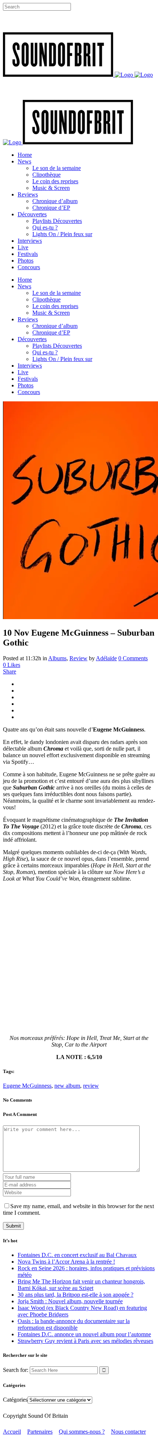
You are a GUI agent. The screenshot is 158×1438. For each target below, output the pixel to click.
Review (78, 658)
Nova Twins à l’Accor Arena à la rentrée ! (66, 1261)
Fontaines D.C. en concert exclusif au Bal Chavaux (77, 1255)
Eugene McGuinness (27, 1086)
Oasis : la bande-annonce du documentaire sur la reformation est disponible (74, 1324)
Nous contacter (128, 1431)
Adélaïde (106, 658)
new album (67, 1086)
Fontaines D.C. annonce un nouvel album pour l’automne (84, 1334)
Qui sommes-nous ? (82, 1431)
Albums (57, 658)
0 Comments (133, 658)
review (91, 1086)
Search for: (15, 1370)
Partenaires (40, 1431)
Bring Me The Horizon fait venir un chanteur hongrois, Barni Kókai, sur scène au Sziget (81, 1284)
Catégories (15, 1400)
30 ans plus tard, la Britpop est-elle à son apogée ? (75, 1294)
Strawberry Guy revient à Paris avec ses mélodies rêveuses (85, 1341)
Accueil (12, 1431)
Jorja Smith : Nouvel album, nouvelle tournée (70, 1301)
